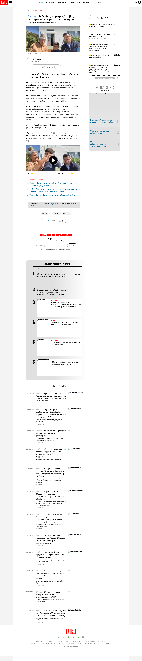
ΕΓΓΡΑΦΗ (72, 245)
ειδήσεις (32, 206)
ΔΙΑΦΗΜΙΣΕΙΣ (75, 641)
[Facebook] (74, 49)
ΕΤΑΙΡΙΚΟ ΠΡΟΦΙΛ (89, 641)
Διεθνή (37, 6)
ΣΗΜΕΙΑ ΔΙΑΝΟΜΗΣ (104, 643)
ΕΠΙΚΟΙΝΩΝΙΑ (51, 641)
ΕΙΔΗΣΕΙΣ (34, 10)
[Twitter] (78, 49)
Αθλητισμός (90, 6)
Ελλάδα (30, 6)
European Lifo (109, 6)
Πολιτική (44, 6)
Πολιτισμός (60, 6)
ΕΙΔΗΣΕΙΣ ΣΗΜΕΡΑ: (36, 179)
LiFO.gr (43, 204)
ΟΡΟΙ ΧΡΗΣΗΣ (45, 249)
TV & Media (69, 6)
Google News (53, 204)
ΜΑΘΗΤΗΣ (66, 213)
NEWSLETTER (63, 641)
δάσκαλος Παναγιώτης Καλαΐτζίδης (42, 96)
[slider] (43, 173)
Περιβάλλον (99, 6)
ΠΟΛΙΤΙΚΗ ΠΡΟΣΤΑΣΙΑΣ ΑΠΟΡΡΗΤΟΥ (61, 249)
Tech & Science (79, 6)
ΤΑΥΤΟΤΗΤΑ (39, 641)
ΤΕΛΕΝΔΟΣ (57, 213)
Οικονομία (52, 6)
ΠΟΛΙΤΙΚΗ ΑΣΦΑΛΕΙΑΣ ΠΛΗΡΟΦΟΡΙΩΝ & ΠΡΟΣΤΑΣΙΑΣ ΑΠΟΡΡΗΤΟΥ (52, 643)
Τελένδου (45, 77)
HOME (28, 10)
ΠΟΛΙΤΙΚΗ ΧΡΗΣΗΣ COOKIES (86, 643)
